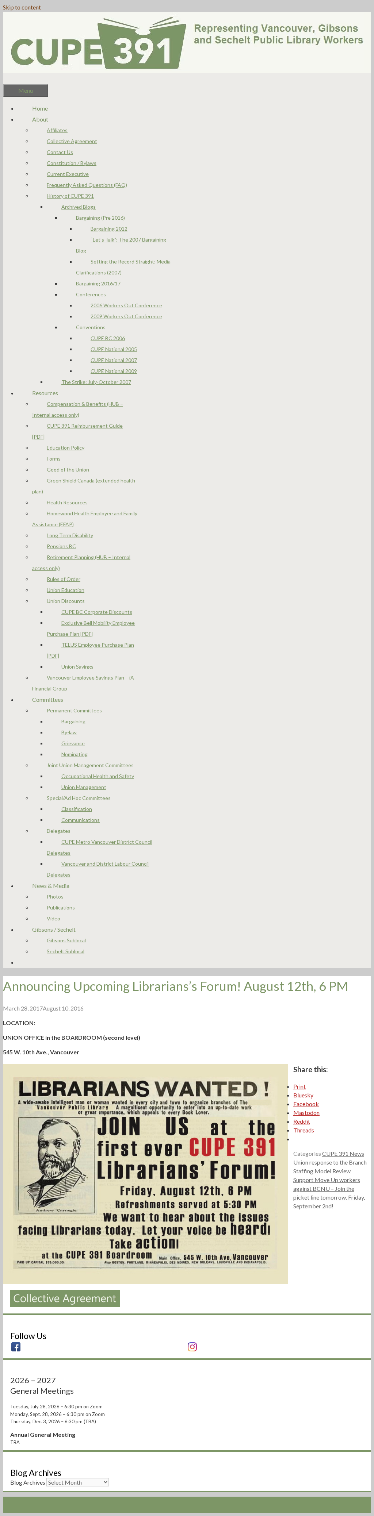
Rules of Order (63, 579)
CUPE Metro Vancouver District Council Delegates (99, 847)
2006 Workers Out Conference (126, 305)
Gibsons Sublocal (66, 940)
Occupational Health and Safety (97, 776)
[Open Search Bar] (17, 78)
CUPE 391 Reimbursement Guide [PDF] (77, 431)
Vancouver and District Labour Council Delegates (98, 869)
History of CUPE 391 (70, 196)
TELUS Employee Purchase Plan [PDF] (90, 650)
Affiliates (57, 130)
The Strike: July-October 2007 (96, 382)
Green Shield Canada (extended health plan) (83, 486)
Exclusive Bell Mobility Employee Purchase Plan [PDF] (91, 628)
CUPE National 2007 (114, 360)
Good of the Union (68, 469)
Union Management (83, 787)
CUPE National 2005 (114, 349)
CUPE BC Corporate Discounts (96, 612)
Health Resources (67, 502)
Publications (61, 907)
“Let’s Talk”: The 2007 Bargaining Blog (121, 245)
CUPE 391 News (343, 1153)
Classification (76, 809)
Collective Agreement (72, 141)
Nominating (74, 754)
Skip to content (22, 7)
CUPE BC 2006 (108, 338)
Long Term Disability (70, 535)
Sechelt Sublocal (65, 951)
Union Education (65, 590)
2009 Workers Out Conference (126, 316)
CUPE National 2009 (114, 371)
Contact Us (60, 152)
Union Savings (77, 666)
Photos (55, 896)
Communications (80, 820)
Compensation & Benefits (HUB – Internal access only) (77, 409)
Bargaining (73, 721)
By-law (69, 732)
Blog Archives (27, 1482)
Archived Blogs (78, 207)
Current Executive (68, 174)
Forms (54, 458)
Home (40, 108)
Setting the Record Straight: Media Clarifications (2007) (123, 267)
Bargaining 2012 (109, 229)
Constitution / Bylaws (71, 163)
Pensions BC (61, 546)
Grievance (73, 743)
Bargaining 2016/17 (98, 283)
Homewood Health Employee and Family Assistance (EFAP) (84, 518)
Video (53, 918)
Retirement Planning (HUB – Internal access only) (81, 562)
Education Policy (65, 448)
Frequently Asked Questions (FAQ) (87, 185)
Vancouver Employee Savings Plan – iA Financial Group (83, 683)
